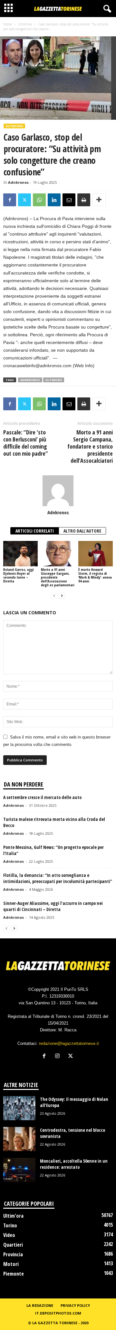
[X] (24, 199)
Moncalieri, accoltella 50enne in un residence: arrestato (74, 1164)
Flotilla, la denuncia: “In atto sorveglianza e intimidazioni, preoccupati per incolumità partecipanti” (57, 878)
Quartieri (13, 1244)
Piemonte (13, 1273)
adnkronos (30, 380)
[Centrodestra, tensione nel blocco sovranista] (19, 1139)
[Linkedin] (54, 199)
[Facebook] (9, 199)
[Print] (83, 199)
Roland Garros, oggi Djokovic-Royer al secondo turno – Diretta (18, 575)
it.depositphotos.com (58, 1313)
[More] (99, 199)
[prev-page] (54, 595)
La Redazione (39, 1305)
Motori (11, 1264)
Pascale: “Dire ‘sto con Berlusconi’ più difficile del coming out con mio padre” (25, 443)
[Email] (69, 199)
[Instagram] (58, 1056)
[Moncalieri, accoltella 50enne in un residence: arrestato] (19, 1170)
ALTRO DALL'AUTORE (82, 531)
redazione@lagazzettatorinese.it (69, 1043)
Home (7, 24)
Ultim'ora (25, 24)
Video (9, 1235)
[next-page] (62, 595)
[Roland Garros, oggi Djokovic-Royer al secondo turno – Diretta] (20, 554)
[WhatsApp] (39, 199)
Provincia (13, 1254)
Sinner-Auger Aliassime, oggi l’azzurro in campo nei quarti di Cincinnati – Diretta (53, 906)
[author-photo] (58, 490)
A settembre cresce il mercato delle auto (42, 797)
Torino (10, 1225)
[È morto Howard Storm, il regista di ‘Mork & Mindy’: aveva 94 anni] (95, 554)
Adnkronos (18, 182)
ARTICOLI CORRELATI (34, 531)
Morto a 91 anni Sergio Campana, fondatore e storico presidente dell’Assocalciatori (90, 446)
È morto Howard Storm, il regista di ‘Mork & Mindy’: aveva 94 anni (95, 575)
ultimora (53, 380)
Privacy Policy (75, 1305)
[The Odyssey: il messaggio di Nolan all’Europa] (19, 1108)
